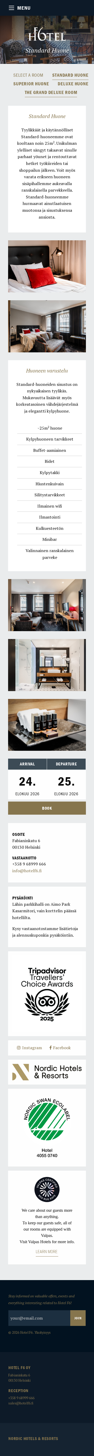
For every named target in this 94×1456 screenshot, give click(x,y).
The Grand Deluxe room (51, 93)
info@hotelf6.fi (27, 871)
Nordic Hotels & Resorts (33, 1438)
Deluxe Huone (73, 84)
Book (47, 808)
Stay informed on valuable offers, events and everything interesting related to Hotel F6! (41, 1299)
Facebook (61, 1048)
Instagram (31, 1048)
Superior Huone (31, 84)
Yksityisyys (42, 1332)
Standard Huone (70, 75)
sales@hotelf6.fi (20, 1403)
